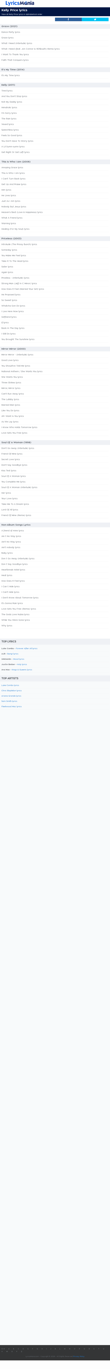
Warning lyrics (8, 224)
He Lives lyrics (8, 196)
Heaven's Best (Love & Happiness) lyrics (22, 212)
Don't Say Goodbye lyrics (14, 465)
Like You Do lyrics (10, 411)
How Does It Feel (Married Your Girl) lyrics (22, 289)
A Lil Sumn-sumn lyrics (12, 147)
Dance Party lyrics (10, 32)
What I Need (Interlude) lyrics (16, 43)
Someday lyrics (9, 250)
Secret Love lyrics (10, 460)
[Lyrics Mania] (55, 3)
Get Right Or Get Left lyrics (15, 152)
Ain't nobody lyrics (10, 548)
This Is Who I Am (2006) (16, 162)
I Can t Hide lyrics (10, 587)
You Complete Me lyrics (13, 482)
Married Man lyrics (10, 405)
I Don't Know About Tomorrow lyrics (19, 598)
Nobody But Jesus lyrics (13, 207)
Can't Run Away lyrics (12, 394)
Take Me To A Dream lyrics (15, 504)
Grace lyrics (7, 38)
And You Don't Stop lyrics (14, 96)
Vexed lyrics (7, 124)
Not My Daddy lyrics (11, 102)
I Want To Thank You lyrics (15, 55)
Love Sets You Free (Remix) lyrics (18, 609)
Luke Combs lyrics (10, 685)
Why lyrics (6, 626)
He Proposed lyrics (10, 295)
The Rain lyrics (8, 119)
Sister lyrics (7, 267)
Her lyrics (6, 493)
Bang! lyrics (12, 654)
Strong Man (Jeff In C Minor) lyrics (19, 284)
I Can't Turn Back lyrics (13, 179)
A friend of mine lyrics (12, 531)
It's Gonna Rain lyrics (12, 603)
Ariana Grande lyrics (11, 696)
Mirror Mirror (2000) (13, 349)
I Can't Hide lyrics (10, 592)
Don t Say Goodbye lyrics (14, 564)
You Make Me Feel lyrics (13, 256)
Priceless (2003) (11, 238)
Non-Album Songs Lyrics (16, 525)
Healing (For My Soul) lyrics (15, 229)
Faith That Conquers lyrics (15, 60)
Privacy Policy (79, 1356)
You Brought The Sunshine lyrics (17, 339)
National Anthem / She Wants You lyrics (21, 372)
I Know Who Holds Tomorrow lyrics (19, 427)
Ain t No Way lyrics (11, 536)
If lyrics (5, 323)
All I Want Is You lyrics (12, 416)
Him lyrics (6, 190)
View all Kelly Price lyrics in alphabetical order (21, 14)
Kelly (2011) (8, 85)
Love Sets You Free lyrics (14, 433)
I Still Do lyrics (8, 334)
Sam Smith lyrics (9, 701)
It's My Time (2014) (12, 69)
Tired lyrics (6, 91)
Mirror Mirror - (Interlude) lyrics (17, 355)
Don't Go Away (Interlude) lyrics (17, 448)
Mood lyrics (18, 659)
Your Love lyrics (9, 499)
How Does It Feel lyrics (13, 581)
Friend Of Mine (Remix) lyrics (16, 515)
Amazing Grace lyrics (12, 168)
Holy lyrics (22, 664)
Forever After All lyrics (26, 649)
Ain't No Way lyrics (11, 542)
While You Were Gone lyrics (15, 620)
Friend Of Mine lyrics (11, 454)
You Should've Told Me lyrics (15, 366)
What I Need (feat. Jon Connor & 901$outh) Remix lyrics (30, 49)
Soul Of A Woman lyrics (13, 476)
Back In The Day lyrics (12, 328)
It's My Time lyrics (10, 76)
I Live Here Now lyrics (12, 312)
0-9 (3, 1349)
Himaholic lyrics (9, 108)
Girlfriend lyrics (8, 317)
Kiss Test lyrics (8, 471)
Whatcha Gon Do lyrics (13, 306)
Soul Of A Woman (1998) (16, 442)
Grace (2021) (9, 26)
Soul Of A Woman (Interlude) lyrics (19, 487)
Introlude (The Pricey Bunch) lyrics (19, 244)
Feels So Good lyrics (11, 136)
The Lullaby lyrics (10, 399)
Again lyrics (7, 272)
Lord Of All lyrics (9, 510)
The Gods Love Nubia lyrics (15, 615)
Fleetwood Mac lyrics (11, 707)
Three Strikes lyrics (11, 383)
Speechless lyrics (10, 130)
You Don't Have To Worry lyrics (17, 141)
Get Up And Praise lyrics (13, 184)
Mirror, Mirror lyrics (10, 388)
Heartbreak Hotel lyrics (13, 570)
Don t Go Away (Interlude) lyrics (17, 559)
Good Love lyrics (9, 360)
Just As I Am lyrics (10, 201)
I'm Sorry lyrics (9, 113)
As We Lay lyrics (9, 422)
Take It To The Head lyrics (14, 261)
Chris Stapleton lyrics (11, 691)
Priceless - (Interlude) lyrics (15, 278)
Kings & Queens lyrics (22, 670)
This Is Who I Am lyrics (13, 173)
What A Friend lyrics (11, 218)
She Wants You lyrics (12, 377)
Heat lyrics (6, 575)
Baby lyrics (7, 553)
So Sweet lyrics (9, 300)
